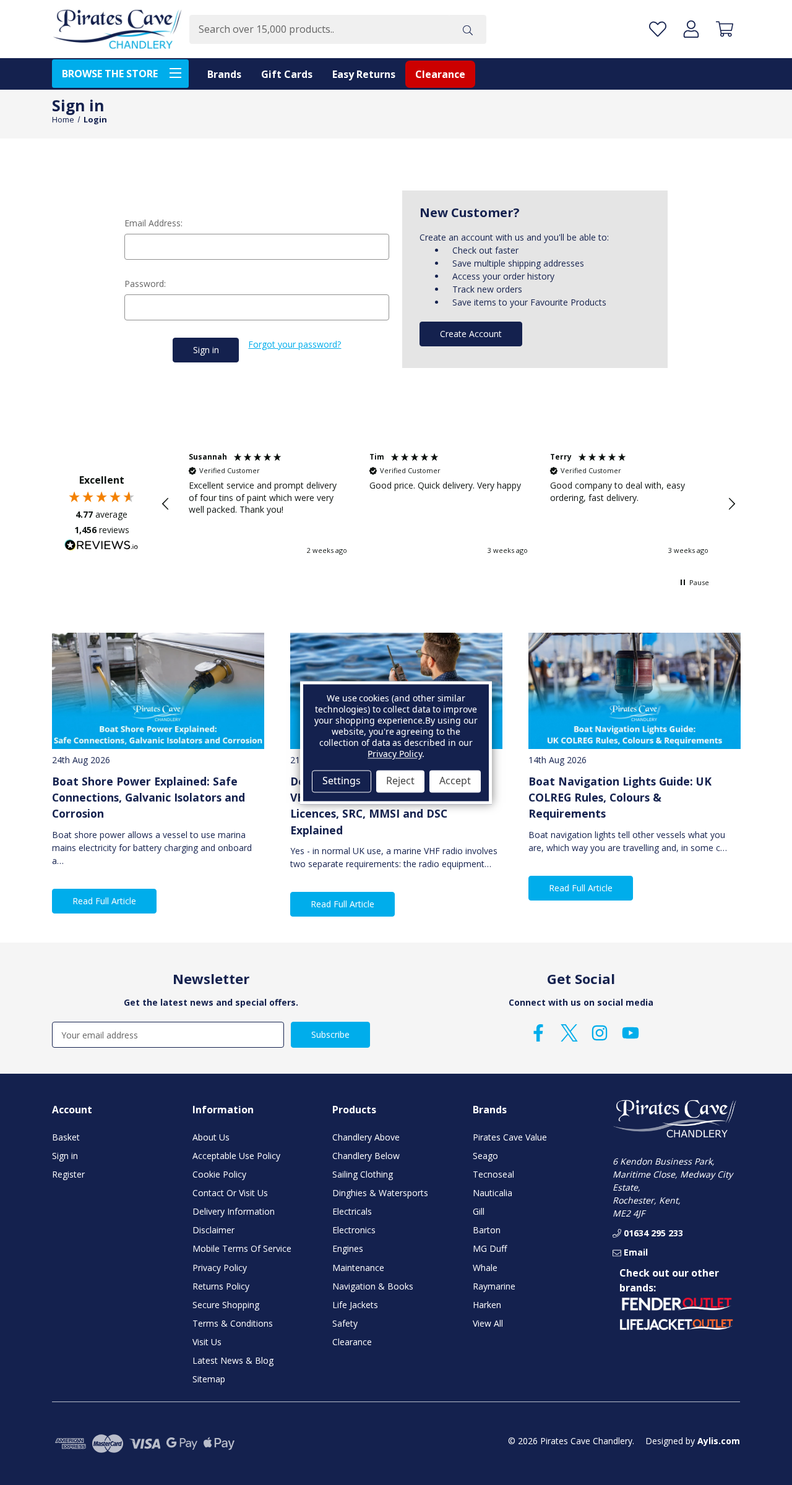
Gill (478, 1211)
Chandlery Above (366, 1137)
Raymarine (494, 1286)
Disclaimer (213, 1230)
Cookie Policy (219, 1174)
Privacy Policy (219, 1267)
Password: (145, 283)
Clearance (440, 74)
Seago (485, 1156)
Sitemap (208, 1379)
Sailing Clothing (362, 1174)
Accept (455, 781)
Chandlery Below (366, 1156)
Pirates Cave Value (510, 1137)
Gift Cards (286, 74)
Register (68, 1174)
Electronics (354, 1230)
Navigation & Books (372, 1286)
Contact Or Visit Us (230, 1193)
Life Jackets (355, 1305)
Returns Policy (220, 1286)
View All (488, 1323)
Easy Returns (363, 74)
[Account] (691, 29)
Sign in (65, 1156)
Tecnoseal (493, 1174)
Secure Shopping (225, 1305)
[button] (166, 504)
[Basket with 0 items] (724, 29)
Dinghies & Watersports (380, 1193)
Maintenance (358, 1267)
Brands (224, 74)
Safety (345, 1323)
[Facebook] (538, 1033)
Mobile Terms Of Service (241, 1248)
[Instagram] (599, 1033)
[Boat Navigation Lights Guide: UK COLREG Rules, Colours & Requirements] (634, 691)
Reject (400, 781)
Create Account (471, 334)
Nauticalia (492, 1193)
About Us (211, 1137)
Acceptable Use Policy (236, 1156)
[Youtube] (630, 1033)
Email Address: (153, 223)
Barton (487, 1230)
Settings (341, 781)
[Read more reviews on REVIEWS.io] (101, 546)
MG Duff (490, 1248)
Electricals (352, 1211)
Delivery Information (233, 1211)
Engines (347, 1248)
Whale (485, 1267)
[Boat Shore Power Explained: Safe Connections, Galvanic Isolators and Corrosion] (158, 691)
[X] (569, 1033)
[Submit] (467, 29)
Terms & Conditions (232, 1323)
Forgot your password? (294, 344)
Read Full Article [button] (104, 901)
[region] (448, 504)
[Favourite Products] (657, 29)
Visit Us (207, 1342)
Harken (487, 1305)
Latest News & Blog (232, 1360)
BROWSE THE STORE (110, 73)
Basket (66, 1137)
